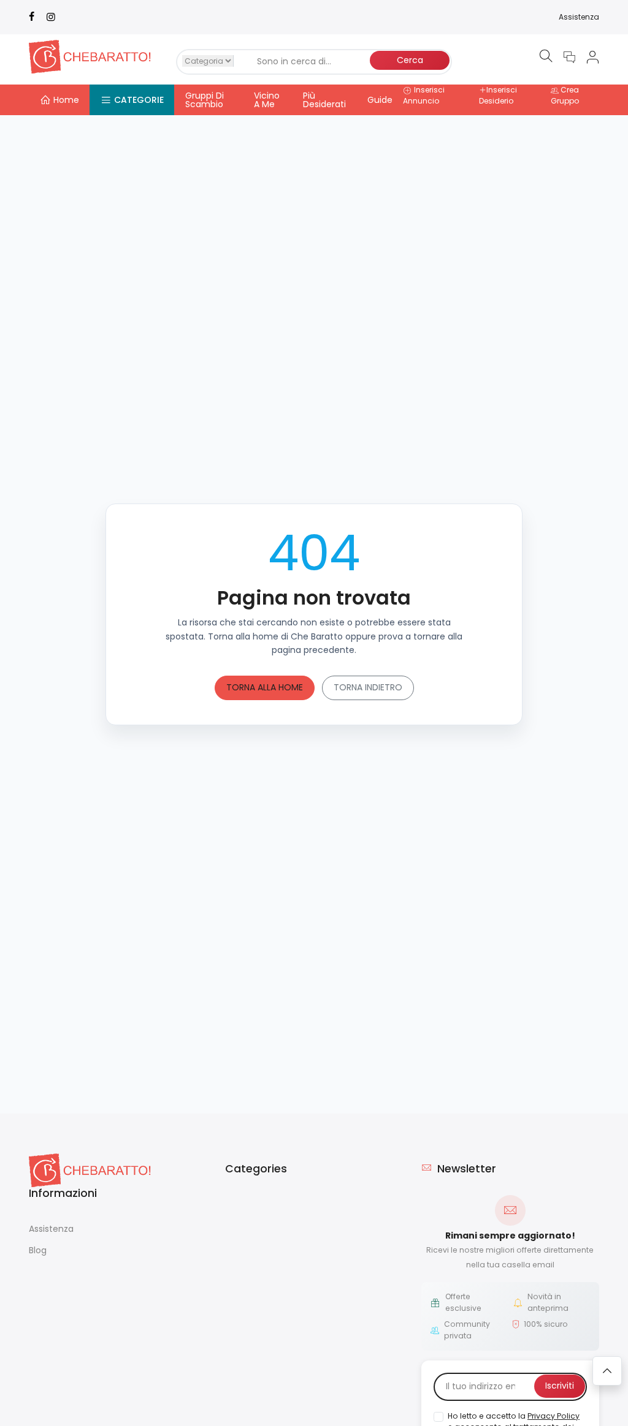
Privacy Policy (553, 1416)
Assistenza (579, 17)
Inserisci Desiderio (498, 95)
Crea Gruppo (565, 95)
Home (66, 100)
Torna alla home (264, 687)
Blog (38, 1250)
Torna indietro (368, 687)
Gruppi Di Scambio (204, 99)
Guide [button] (379, 100)
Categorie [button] (139, 100)
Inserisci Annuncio (424, 95)
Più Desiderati (324, 99)
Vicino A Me (267, 99)
